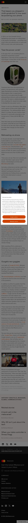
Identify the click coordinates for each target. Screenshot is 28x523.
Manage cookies (14, 221)
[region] (14, 209)
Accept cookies (14, 217)
